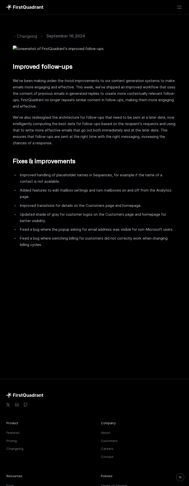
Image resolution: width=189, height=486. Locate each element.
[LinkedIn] (17, 405)
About (105, 433)
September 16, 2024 (65, 36)
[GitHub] (25, 405)
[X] (8, 405)
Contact (107, 457)
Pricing (11, 441)
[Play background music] (180, 477)
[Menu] (179, 7)
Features (13, 433)
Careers (107, 449)
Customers (109, 441)
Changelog (14, 449)
